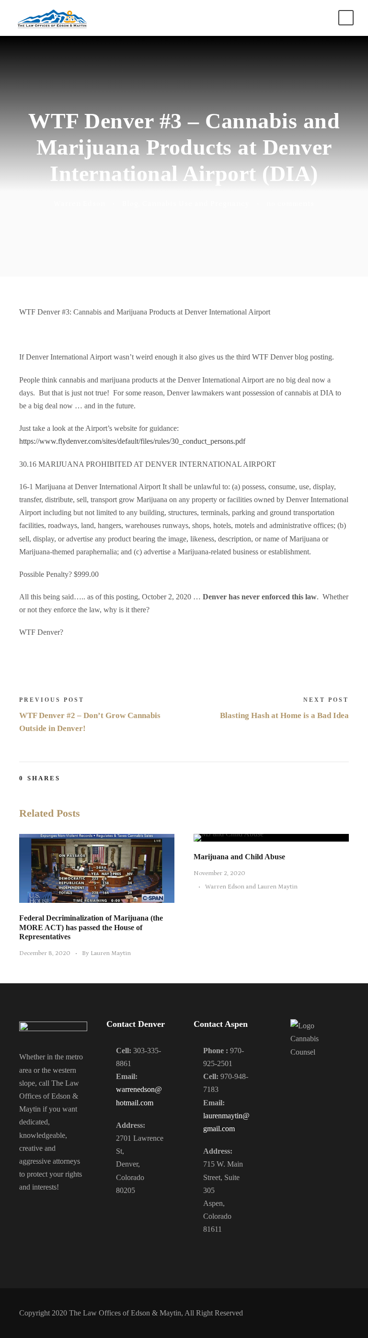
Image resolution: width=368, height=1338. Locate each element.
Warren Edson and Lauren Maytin (251, 886)
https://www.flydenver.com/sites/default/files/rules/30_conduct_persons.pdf (132, 441)
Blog (130, 204)
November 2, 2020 (219, 873)
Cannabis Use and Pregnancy (196, 204)
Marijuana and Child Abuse (239, 857)
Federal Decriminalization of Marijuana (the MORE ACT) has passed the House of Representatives (91, 927)
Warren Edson (79, 204)
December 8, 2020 (44, 953)
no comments (290, 204)
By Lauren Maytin (106, 953)
